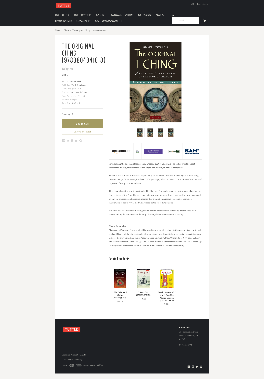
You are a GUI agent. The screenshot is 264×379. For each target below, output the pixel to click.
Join (198, 4)
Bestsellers (116, 14)
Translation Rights (63, 20)
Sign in (205, 4)
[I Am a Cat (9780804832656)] (143, 278)
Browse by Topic (62, 14)
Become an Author (84, 20)
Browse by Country (82, 14)
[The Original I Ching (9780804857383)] (120, 278)
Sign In (83, 354)
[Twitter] (197, 366)
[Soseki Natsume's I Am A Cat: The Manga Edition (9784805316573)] (167, 278)
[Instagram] (193, 366)
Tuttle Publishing (75, 359)
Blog (97, 20)
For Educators (145, 14)
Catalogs (129, 14)
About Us (160, 14)
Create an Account (70, 354)
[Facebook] (189, 366)
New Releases (102, 14)
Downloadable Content (112, 20)
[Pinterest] (201, 366)
